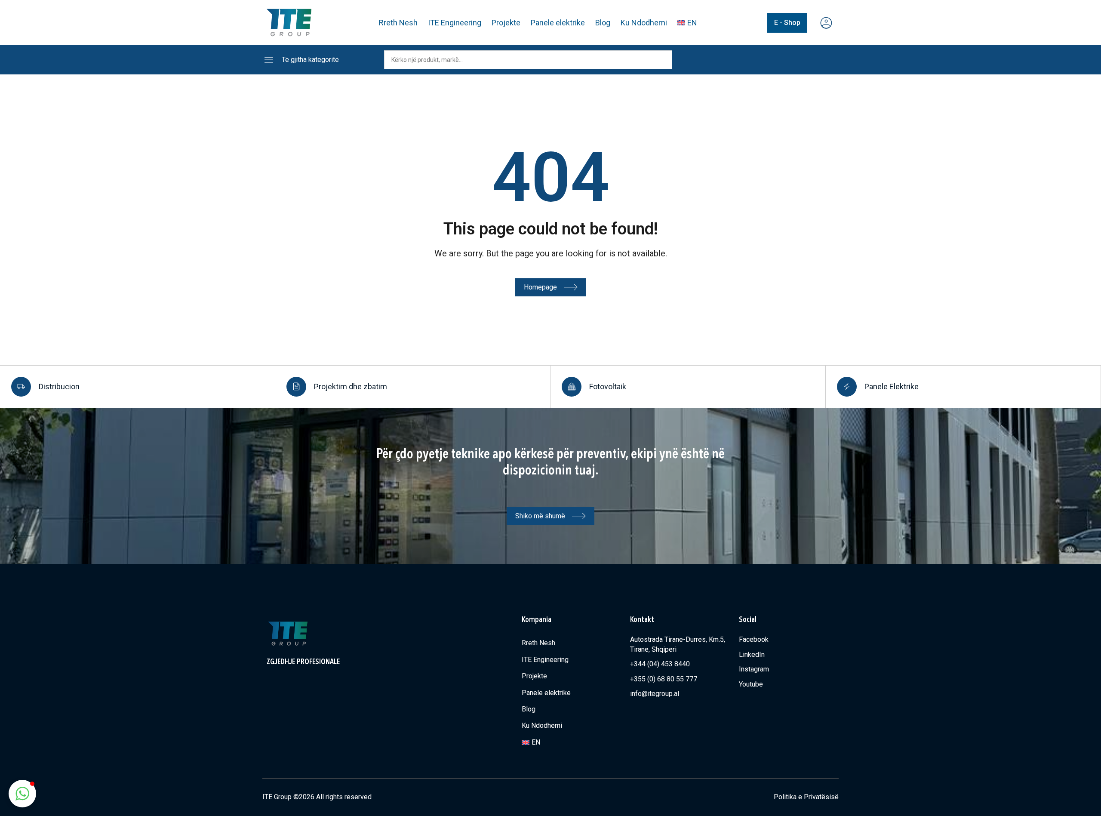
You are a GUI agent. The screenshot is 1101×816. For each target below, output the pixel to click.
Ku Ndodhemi (644, 22)
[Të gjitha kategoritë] (268, 59)
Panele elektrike (558, 22)
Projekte (506, 22)
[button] (22, 793)
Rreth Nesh (398, 22)
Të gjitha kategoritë (310, 59)
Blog (602, 22)
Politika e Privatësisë (806, 797)
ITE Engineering (454, 22)
